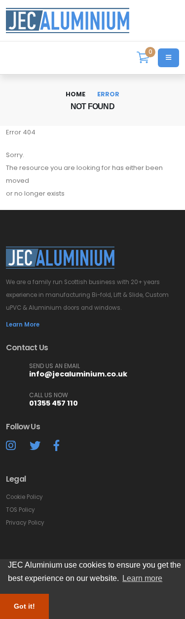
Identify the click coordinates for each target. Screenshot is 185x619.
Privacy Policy (25, 523)
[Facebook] (57, 446)
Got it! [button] (24, 606)
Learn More (22, 325)
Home (75, 94)
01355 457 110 (53, 403)
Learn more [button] (142, 578)
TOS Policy (20, 510)
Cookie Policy (24, 497)
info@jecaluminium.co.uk (78, 374)
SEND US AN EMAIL (54, 366)
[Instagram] (11, 446)
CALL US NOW (48, 395)
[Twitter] (35, 446)
